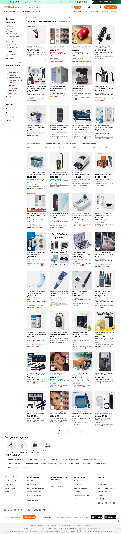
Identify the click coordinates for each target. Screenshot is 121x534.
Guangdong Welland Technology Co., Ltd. (36, 225)
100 (82, 432)
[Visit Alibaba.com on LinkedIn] (102, 503)
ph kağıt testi (33, 459)
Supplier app (47, 517)
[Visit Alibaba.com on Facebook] (99, 503)
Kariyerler (6, 491)
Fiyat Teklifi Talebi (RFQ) (57, 486)
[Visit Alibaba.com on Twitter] (106, 503)
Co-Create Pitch (8, 484)
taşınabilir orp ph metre (35, 147)
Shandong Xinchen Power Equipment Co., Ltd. (82, 136)
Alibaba (28, 18)
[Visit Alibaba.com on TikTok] (117, 503)
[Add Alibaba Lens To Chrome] (29, 517)
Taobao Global (68, 525)
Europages (88, 525)
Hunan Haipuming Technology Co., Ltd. (59, 60)
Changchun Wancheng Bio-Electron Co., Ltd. (36, 186)
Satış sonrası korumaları (34, 491)
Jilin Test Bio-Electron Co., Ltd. (58, 225)
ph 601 (58, 147)
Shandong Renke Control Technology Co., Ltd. (59, 185)
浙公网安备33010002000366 (91, 531)
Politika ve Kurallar (32, 500)
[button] (72, 7)
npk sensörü (26, 467)
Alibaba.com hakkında (11, 477)
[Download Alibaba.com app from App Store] (97, 517)
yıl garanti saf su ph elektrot (89, 143)
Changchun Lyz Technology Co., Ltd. (105, 137)
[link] (118, 516)
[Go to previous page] (55, 432)
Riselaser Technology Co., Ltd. (35, 263)
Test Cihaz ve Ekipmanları (40, 18)
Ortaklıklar (100, 495)
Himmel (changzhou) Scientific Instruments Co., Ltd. (82, 183)
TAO (75, 525)
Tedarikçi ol (101, 481)
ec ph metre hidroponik (49, 463)
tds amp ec (54, 459)
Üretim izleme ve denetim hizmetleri (34, 496)
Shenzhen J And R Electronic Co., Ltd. (105, 98)
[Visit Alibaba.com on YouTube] (114, 503)
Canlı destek (77, 484)
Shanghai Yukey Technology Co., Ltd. (105, 224)
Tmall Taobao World (51, 525)
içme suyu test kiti (70, 147)
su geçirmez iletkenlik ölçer (53, 143)
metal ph (63, 463)
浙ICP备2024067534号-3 (108, 531)
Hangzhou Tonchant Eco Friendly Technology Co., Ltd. (82, 60)
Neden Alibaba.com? (10, 481)
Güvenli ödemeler (32, 481)
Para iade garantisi (32, 484)
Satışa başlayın (102, 484)
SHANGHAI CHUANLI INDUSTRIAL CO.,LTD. (105, 183)
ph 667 (44, 459)
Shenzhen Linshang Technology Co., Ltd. (105, 264)
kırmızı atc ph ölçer (71, 143)
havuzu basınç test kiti (101, 147)
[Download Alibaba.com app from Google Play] (110, 517)
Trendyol (80, 525)
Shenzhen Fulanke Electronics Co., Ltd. (82, 97)
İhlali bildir (77, 499)
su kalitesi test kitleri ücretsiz (70, 459)
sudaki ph (87, 463)
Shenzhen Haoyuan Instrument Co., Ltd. (59, 136)
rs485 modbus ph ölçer (32, 463)
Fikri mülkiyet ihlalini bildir (81, 495)
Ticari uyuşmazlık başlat (81, 488)
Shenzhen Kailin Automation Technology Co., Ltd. (82, 224)
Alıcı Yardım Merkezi (80, 481)
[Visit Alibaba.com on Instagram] (110, 503)
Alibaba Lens (14, 517)
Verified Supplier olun (104, 491)
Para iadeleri (77, 491)
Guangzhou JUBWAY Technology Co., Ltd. (82, 263)
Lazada (61, 525)
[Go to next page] (86, 432)
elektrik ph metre (85, 147)
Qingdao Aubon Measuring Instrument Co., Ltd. (36, 54)
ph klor (49, 147)
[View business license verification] (77, 531)
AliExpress (34, 525)
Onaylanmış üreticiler (57, 483)
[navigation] (14, 225)
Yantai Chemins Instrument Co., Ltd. (105, 56)
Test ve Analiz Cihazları (57, 18)
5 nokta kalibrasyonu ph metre (16, 459)
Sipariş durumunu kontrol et (106, 488)
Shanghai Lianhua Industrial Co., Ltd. (36, 133)
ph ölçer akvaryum (101, 463)
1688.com (41, 525)
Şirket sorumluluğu (9, 488)
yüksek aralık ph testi (34, 143)
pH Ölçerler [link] (70, 18)
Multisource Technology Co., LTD (59, 95)
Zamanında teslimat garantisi (35, 488)
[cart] (95, 7)
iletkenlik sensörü (12, 467)
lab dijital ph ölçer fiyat (14, 463)
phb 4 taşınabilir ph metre (90, 459)
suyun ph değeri (75, 463)
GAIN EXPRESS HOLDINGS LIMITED (36, 98)
